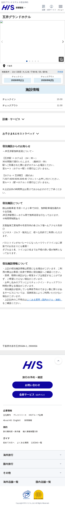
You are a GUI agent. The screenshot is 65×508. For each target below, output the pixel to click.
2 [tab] (29, 61)
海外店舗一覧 (10, 482)
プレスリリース (19, 414)
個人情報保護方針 (30, 431)
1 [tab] (26, 61)
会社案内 (7, 414)
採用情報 (28, 420)
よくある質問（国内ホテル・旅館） (44, 299)
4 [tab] (35, 61)
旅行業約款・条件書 (11, 431)
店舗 (43, 9)
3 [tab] (32, 61)
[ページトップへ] (58, 360)
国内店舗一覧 (43, 482)
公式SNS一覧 (36, 442)
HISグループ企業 (36, 414)
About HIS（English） (12, 420)
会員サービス (51, 9)
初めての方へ (9, 442)
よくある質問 (22, 442)
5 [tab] (38, 61)
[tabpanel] (32, 41)
